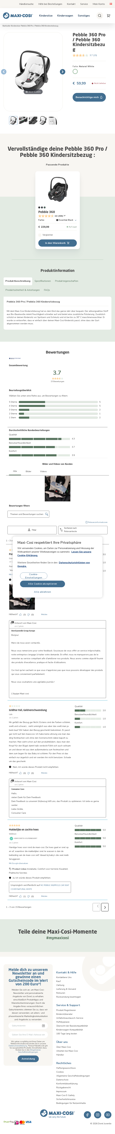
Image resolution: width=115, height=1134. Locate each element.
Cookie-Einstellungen (33, 576)
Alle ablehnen (42, 592)
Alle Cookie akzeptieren (42, 583)
